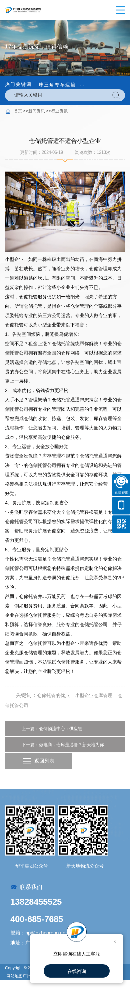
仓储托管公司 (42, 465)
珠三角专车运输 (57, 84)
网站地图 (15, 976)
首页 (18, 111)
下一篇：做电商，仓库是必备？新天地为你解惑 (65, 744)
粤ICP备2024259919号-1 (29, 984)
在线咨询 (76, 971)
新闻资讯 (36, 111)
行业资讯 (59, 111)
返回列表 (44, 761)
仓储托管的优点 (53, 695)
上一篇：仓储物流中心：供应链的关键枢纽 (55, 728)
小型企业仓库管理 (93, 695)
